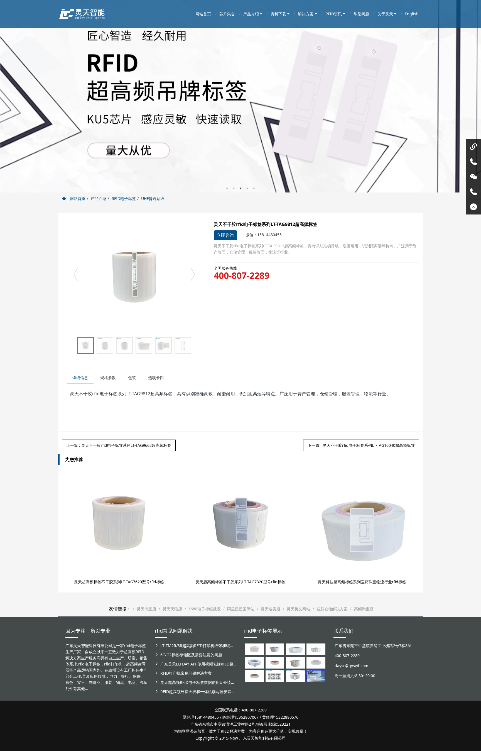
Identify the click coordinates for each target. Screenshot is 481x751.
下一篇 (361, 445)
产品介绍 (98, 198)
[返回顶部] (473, 206)
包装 (132, 377)
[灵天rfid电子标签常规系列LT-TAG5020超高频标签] (254, 662)
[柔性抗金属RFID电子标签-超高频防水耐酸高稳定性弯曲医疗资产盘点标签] (315, 675)
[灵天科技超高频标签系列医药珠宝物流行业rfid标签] (362, 523)
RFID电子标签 (124, 198)
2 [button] (234, 188)
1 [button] (227, 188)
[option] (240, 96)
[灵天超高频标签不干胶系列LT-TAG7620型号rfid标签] (119, 523)
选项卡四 (156, 377)
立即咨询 (225, 235)
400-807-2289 (241, 275)
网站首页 (77, 198)
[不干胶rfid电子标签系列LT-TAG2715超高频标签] (254, 675)
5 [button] (254, 188)
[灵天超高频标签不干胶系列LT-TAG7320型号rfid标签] (240, 523)
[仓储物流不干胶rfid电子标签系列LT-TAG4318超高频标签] (315, 662)
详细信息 (80, 377)
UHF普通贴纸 (152, 198)
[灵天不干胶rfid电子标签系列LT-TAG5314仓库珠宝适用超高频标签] (315, 649)
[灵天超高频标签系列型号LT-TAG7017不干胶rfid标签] (275, 675)
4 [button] (247, 188)
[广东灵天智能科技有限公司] (81, 12)
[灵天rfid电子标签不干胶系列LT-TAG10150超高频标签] (295, 662)
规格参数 (108, 377)
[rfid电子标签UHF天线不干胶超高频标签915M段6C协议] (295, 675)
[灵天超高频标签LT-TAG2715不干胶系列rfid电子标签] (275, 662)
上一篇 (118, 445)
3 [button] (240, 188)
